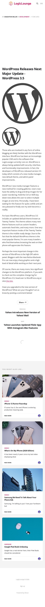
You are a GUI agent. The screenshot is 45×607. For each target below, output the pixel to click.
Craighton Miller (10, 17)
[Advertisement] (22, 42)
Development (24, 17)
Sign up (22, 586)
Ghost (27, 593)
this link (9, 281)
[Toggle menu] (41, 3)
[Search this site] (37, 3)
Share (21, 302)
